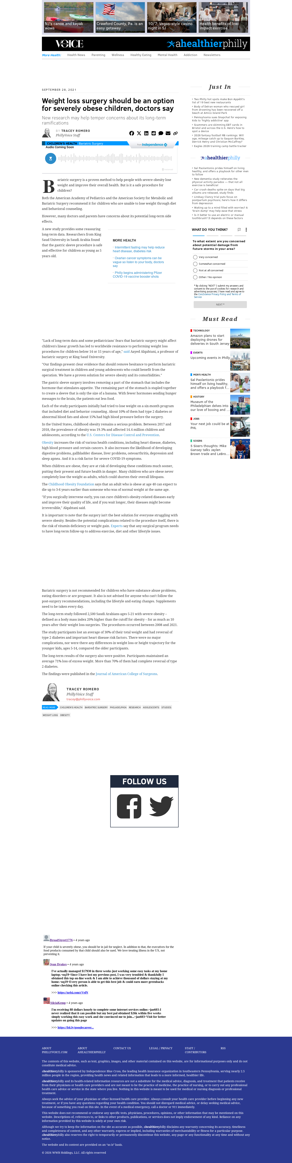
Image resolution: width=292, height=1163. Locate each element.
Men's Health (202, 374)
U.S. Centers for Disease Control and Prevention (123, 435)
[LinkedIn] (146, 134)
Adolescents (151, 707)
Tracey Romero (75, 130)
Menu (48, 44)
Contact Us (122, 1048)
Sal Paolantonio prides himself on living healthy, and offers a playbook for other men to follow (220, 171)
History (198, 396)
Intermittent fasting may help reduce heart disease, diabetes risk (139, 249)
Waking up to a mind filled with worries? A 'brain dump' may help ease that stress (220, 209)
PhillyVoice (69, 44)
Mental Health (167, 55)
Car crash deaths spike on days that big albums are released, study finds (218, 190)
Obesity (47, 442)
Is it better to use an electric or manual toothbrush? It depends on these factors (218, 216)
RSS (223, 1048)
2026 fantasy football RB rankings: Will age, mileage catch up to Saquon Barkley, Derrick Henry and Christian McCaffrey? (218, 138)
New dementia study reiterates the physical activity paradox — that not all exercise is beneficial (217, 182)
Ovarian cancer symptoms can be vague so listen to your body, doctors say (138, 262)
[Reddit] (153, 134)
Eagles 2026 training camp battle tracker (220, 146)
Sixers (197, 440)
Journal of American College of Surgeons (126, 674)
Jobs (196, 418)
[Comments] (161, 134)
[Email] (168, 134)
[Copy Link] (175, 134)
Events (198, 352)
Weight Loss (50, 715)
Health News (76, 55)
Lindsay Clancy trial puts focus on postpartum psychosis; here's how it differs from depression (219, 200)
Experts (117, 526)
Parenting (98, 55)
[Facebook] (132, 134)
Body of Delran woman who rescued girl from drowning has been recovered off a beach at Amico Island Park (218, 109)
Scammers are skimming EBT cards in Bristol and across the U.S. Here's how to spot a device (218, 128)
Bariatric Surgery (91, 143)
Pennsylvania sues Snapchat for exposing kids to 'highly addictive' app (219, 118)
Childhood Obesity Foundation (71, 484)
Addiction (190, 55)
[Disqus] (110, 880)
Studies (166, 707)
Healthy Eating (141, 55)
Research (135, 707)
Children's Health (62, 143)
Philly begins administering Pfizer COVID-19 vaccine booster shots (137, 274)
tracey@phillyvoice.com (83, 699)
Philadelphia (118, 707)
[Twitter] (139, 134)
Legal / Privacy (160, 1048)
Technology (201, 330)
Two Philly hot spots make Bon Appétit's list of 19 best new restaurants (218, 100)
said (127, 352)
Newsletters (212, 55)
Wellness (118, 55)
